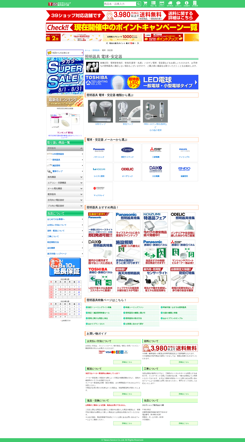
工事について (53, 236)
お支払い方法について (56, 225)
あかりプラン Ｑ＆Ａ (96, 324)
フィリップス (184, 157)
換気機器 (52, 177)
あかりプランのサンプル (173, 318)
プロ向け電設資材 (56, 206)
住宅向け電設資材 (56, 200)
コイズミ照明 (99, 176)
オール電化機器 (55, 188)
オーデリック (127, 176)
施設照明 (56, 165)
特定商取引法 (53, 242)
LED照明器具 (58, 154)
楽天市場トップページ (56, 254)
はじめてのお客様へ (56, 219)
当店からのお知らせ (60, 53)
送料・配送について (56, 231)
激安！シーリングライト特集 (99, 307)
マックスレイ (99, 195)
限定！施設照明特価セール (99, 313)
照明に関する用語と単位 (98, 318)
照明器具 (96, 50)
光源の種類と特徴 (170, 313)
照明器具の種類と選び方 (135, 313)
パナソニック (99, 157)
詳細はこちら (127, 362)
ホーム (87, 50)
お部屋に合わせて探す (135, 324)
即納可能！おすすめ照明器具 (174, 307)
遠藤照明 (184, 176)
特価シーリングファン (135, 307)
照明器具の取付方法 (134, 318)
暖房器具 (52, 194)
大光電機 (155, 176)
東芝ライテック (127, 157)
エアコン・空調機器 (57, 183)
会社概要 (51, 248)
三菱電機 (155, 157)
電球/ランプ (57, 171)
